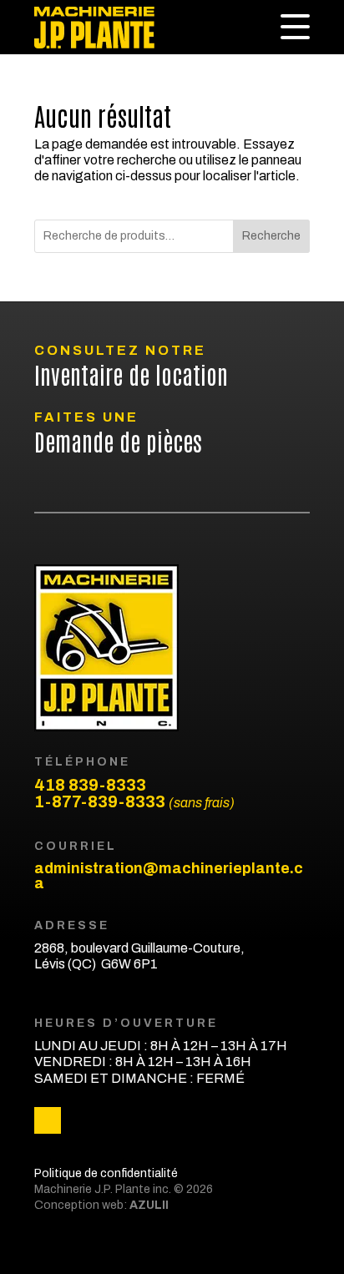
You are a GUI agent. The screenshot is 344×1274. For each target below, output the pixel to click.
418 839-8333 (90, 785)
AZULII (148, 1205)
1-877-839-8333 (134, 801)
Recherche (271, 236)
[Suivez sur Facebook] (47, 1120)
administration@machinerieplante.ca (168, 876)
